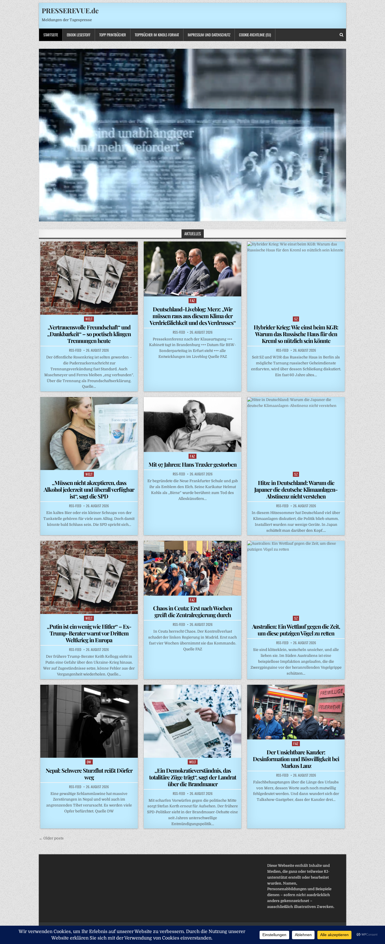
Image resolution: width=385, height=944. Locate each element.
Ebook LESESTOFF (78, 34)
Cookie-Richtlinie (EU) (255, 34)
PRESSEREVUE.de (70, 10)
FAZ (192, 300)
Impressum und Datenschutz (209, 34)
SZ (296, 318)
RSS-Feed (75, 350)
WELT (88, 318)
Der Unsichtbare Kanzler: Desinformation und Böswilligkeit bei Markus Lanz (296, 758)
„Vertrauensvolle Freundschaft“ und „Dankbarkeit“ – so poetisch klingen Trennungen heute (89, 333)
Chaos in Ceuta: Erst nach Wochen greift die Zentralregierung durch (192, 611)
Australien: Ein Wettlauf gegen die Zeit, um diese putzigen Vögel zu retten (296, 629)
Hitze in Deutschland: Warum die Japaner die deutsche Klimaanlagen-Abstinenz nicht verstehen (296, 489)
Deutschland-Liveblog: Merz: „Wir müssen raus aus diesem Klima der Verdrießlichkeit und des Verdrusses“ (193, 315)
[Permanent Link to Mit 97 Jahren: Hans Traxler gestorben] (192, 424)
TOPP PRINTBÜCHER (112, 34)
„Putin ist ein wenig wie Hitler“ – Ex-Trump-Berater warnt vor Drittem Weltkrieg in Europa (89, 633)
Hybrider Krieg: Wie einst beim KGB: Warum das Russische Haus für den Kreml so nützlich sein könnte (296, 333)
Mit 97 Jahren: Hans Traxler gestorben (192, 464)
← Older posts (51, 838)
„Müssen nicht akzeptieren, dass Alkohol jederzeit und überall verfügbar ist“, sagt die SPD (89, 489)
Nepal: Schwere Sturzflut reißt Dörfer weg (89, 773)
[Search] (341, 34)
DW (89, 761)
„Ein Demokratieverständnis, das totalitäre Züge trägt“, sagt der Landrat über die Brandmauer (192, 777)
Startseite (50, 34)
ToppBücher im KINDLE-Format (157, 34)
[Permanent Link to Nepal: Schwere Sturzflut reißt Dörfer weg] (89, 721)
